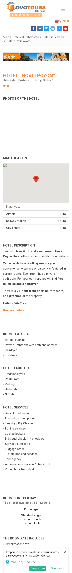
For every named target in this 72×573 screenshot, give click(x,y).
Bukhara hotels (13, 310)
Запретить (57, 568)
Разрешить (38, 568)
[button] (36, 179)
